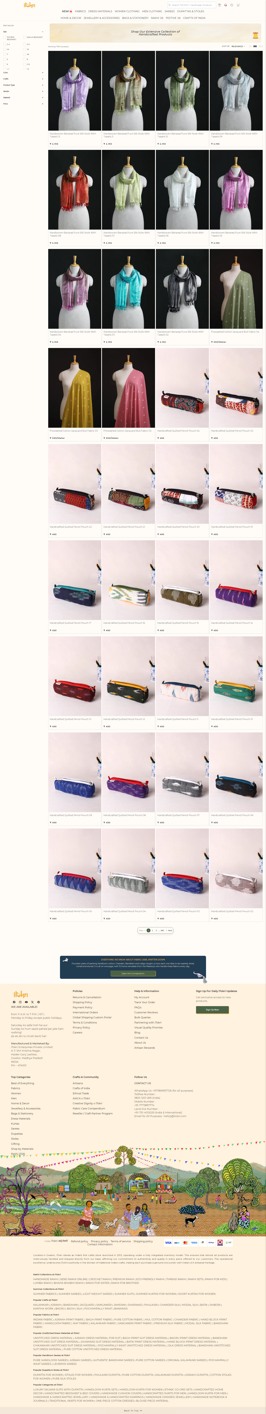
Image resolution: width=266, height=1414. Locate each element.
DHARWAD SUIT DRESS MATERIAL (102, 1341)
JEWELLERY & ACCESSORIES (102, 18)
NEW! (65, 11)
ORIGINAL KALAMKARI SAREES (187, 1360)
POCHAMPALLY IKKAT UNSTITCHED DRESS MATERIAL (132, 1345)
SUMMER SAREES (70, 1293)
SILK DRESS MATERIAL (182, 1345)
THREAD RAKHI (176, 1279)
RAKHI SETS (195, 1279)
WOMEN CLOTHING (127, 11)
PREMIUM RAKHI (123, 1279)
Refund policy (79, 1241)
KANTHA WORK (43, 1308)
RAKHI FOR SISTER (97, 1282)
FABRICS (80, 11)
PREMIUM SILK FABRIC (168, 1323)
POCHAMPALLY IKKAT (98, 1308)
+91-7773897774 (144, 1105)
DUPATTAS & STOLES (190, 11)
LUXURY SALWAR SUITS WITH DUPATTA (58, 1389)
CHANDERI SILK (170, 1304)
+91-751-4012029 (144, 1112)
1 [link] (148, 930)
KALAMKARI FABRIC (103, 1323)
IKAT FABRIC (81, 1323)
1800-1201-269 (143, 1097)
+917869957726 (162, 1090)
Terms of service (121, 1241)
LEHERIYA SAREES (65, 1363)
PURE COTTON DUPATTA (137, 1374)
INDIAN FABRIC (43, 1319)
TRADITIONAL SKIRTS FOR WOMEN (71, 1400)
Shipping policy (143, 1241)
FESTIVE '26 (173, 18)
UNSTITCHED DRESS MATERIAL (53, 1337)
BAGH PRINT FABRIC (99, 1319)
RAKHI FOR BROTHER (125, 1282)
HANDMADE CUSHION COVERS (121, 1393)
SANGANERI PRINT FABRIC (135, 1323)
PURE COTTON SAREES (150, 1360)
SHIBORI (215, 1304)
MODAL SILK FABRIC (198, 1323)
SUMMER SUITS (124, 1293)
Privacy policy (99, 1241)
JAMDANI (120, 1304)
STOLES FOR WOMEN (78, 1374)
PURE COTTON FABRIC (128, 1319)
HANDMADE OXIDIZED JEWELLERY (168, 1397)
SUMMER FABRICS (45, 1293)
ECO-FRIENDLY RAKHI (150, 1279)
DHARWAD (135, 1304)
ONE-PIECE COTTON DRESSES (115, 1400)
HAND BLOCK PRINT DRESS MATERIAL (191, 1341)
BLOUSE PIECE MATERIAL (152, 1400)
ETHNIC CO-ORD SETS (178, 1389)
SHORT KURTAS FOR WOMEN (197, 1293)
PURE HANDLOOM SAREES (50, 1360)
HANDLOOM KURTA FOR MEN (207, 1393)
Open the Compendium (133, 973)
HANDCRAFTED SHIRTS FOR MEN (164, 1393)
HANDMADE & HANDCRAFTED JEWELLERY (60, 1397)
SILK (79, 1308)
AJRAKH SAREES (80, 1360)
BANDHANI (70, 1304)
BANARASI (121, 1308)
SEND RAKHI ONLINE (73, 1279)
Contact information (100, 1244)
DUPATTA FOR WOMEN (48, 1374)
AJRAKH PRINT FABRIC (69, 1319)
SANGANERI (104, 1304)
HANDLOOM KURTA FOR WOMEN (141, 1389)
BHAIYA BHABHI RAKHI (69, 1282)
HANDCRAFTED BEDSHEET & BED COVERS (72, 1393)
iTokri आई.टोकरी (59, 1240)
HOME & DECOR (71, 18)
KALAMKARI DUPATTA (169, 1374)
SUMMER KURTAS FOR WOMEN (156, 1293)
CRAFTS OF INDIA (194, 18)
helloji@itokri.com (175, 1116)
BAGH (71, 1308)
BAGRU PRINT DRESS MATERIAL (190, 1337)
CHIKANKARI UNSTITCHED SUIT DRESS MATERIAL (64, 1345)
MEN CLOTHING (152, 11)
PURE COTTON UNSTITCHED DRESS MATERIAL (93, 1349)
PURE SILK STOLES (64, 1378)
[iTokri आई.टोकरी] (29, 5)
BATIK (204, 1304)
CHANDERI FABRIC (186, 1319)
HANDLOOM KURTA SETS (101, 1389)
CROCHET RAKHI (100, 1279)
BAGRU (60, 1308)
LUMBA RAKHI (42, 1282)
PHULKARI (151, 1304)
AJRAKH (56, 1304)
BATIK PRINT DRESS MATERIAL (145, 1341)
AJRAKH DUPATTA (196, 1374)
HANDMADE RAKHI (45, 1279)
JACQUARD (87, 1304)
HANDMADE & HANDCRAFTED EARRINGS (117, 1397)
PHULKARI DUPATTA (107, 1374)
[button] (238, 5)
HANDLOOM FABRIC (58, 1323)
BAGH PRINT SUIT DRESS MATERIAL (145, 1337)
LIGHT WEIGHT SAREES (97, 1293)
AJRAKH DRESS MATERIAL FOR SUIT (98, 1337)
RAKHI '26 (157, 18)
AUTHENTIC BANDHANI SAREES (113, 1360)
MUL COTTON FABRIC (158, 1319)
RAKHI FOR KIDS (215, 1279)
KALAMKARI (41, 1304)
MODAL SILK (190, 1304)
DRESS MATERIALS (100, 11)
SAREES (170, 11)
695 (162, 930)
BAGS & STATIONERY (135, 18)
